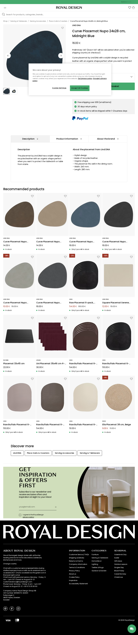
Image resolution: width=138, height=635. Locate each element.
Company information (78, 564)
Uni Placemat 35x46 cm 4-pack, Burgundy (50, 363)
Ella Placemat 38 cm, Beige (116, 425)
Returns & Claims (76, 561)
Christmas (118, 577)
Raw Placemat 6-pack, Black (81, 303)
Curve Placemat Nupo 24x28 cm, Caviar (15, 242)
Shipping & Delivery (76, 558)
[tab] (30, 139)
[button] (129, 7)
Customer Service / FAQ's (79, 554)
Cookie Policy (74, 577)
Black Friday (119, 571)
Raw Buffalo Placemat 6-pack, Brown (82, 363)
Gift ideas (118, 561)
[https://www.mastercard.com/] (17, 620)
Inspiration (73, 580)
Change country (10, 564)
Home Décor (96, 561)
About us (72, 574)
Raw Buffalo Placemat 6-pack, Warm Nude (82, 425)
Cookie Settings (59, 88)
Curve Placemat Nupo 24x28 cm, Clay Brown (48, 242)
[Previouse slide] (8, 55)
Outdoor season (120, 564)
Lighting (95, 564)
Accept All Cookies (79, 88)
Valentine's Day (120, 554)
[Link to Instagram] (18, 608)
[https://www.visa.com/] (8, 620)
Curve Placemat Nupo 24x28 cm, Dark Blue (81, 242)
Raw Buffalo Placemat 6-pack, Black (115, 363)
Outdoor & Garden (99, 571)
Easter (116, 558)
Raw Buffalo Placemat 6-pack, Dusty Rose (16, 425)
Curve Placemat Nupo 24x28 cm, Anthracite (48, 303)
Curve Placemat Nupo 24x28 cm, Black (114, 242)
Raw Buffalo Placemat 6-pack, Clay (49, 425)
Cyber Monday (120, 574)
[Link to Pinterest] (5, 608)
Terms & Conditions (77, 567)
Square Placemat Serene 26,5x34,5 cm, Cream (115, 303)
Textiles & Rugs (98, 567)
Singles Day (119, 567)
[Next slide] (61, 55)
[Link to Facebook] (12, 608)
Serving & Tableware (100, 558)
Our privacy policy (85, 78)
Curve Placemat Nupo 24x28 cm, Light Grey (15, 303)
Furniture (95, 554)
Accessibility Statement (78, 583)
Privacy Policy (74, 571)
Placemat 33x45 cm (14, 363)
